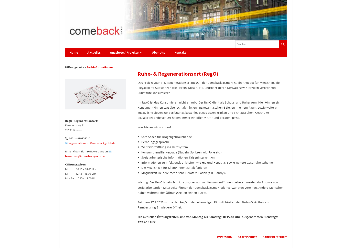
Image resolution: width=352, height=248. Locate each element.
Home (73, 52)
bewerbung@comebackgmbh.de (85, 156)
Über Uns (158, 52)
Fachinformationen (100, 67)
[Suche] (283, 44)
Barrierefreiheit (275, 237)
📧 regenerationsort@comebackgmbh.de (90, 143)
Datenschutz (247, 237)
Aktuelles (94, 52)
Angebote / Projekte (124, 52)
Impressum (224, 237)
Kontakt (180, 52)
